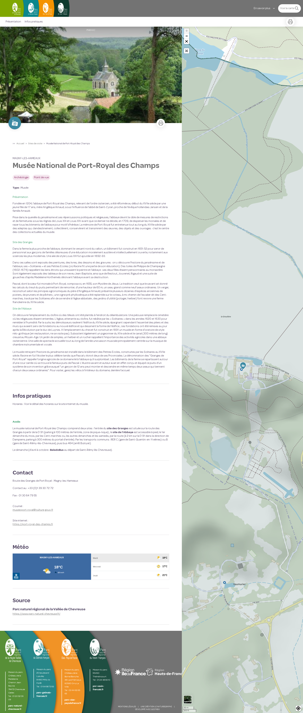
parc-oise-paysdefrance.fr (73, 701)
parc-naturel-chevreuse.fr (15, 707)
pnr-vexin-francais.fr (98, 688)
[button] (186, 41)
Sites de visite (35, 143)
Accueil (20, 143)
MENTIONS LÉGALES (127, 707)
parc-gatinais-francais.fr (43, 694)
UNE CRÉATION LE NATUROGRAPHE (156, 707)
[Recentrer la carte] (186, 50)
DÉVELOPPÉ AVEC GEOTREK (147, 709)
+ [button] (187, 31)
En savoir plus (262, 8)
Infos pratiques (34, 22)
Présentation (13, 22)
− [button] (187, 36)
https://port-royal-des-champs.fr (33, 524)
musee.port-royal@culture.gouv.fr (33, 510)
